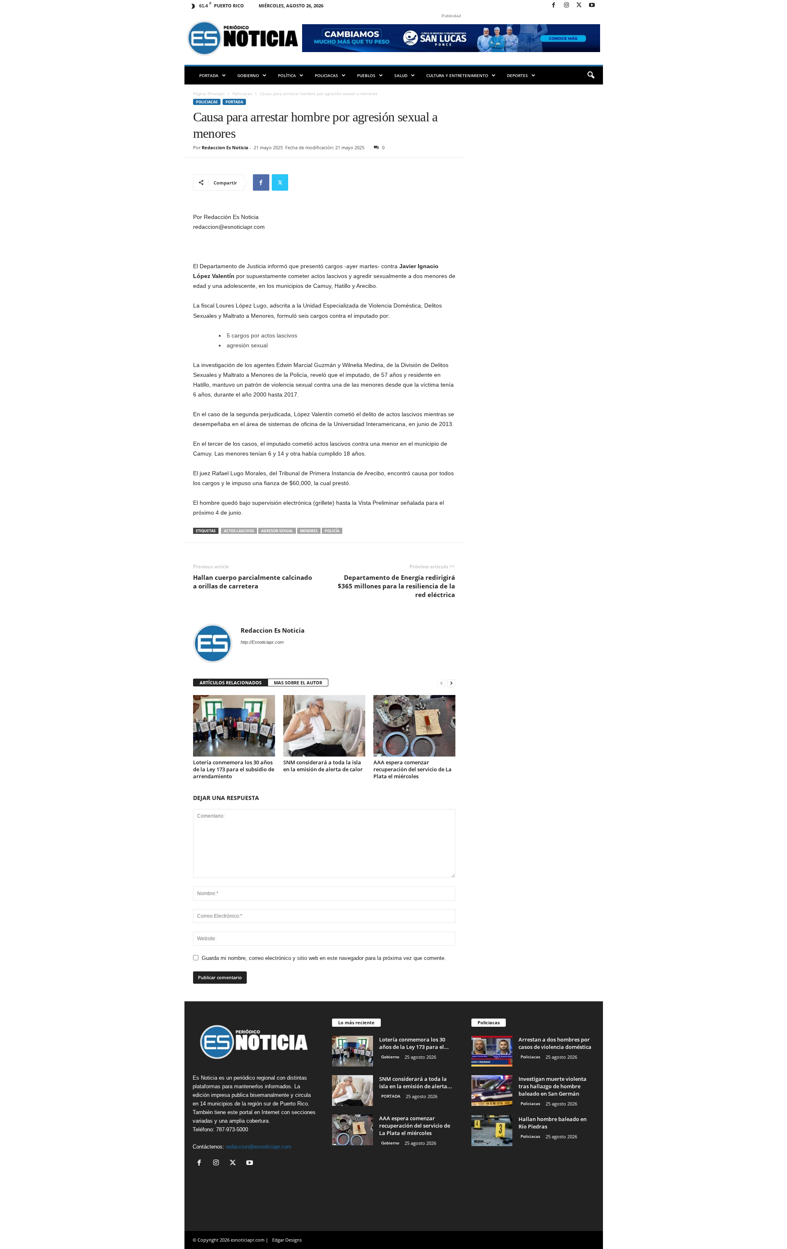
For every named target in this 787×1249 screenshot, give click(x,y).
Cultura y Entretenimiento (457, 75)
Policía (332, 530)
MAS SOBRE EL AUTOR (298, 682)
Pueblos (366, 75)
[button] (591, 75)
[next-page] (451, 683)
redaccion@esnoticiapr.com (258, 1147)
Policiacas (326, 75)
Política (287, 75)
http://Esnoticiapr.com (262, 642)
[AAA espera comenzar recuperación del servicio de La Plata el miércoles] (414, 726)
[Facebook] (554, 5)
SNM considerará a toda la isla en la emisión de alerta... (415, 1082)
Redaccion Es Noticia (225, 147)
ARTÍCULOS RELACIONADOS (231, 682)
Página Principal (209, 93)
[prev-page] (441, 683)
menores (309, 530)
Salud (400, 75)
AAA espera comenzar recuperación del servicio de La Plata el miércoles (412, 769)
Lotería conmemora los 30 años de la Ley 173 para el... (414, 1043)
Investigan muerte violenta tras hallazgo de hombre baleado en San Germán (553, 1086)
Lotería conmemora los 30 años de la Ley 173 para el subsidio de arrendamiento (233, 769)
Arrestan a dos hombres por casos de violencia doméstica (555, 1043)
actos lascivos (239, 530)
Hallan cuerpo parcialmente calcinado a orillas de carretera (252, 581)
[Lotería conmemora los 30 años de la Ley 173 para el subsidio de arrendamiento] (234, 726)
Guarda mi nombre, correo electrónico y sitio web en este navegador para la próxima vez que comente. (324, 958)
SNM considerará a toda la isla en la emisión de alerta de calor (323, 766)
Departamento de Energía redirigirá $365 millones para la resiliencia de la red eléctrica (396, 586)
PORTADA (208, 75)
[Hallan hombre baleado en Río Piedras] (491, 1130)
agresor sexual (277, 530)
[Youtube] (592, 5)
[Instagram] (566, 5)
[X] (579, 5)
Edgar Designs (287, 1240)
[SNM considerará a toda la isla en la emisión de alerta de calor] (324, 726)
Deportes (517, 75)
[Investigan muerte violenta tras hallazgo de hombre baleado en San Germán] (491, 1090)
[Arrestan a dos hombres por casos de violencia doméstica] (491, 1051)
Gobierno (248, 75)
